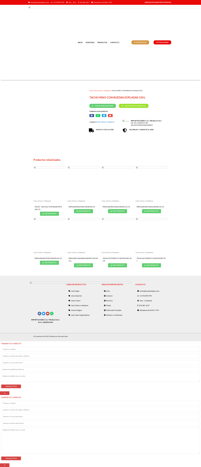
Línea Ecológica (76, 310)
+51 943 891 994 (58, 2)
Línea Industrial (76, 296)
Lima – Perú (72, 2)
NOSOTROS (90, 42)
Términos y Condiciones (114, 315)
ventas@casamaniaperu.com (39, 2)
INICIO (80, 42)
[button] (91, 115)
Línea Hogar (75, 291)
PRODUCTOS (102, 42)
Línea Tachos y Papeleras (102, 90)
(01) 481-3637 (84, 2)
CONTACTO (114, 42)
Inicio (91, 90)
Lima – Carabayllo (146, 301)
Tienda (108, 305)
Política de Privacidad (113, 310)
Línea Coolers (76, 301)
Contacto (109, 296)
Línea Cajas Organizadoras (80, 315)
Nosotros (109, 301)
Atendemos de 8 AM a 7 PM (102, 2)
